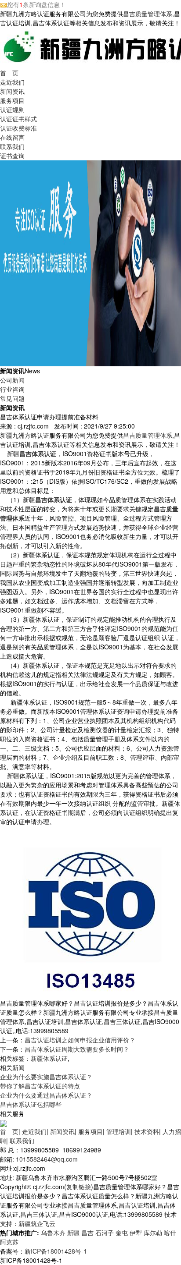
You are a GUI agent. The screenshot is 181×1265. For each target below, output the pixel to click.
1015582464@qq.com (47, 1159)
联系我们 (12, 146)
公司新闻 (12, 380)
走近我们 (12, 82)
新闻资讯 (12, 91)
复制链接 (78, 1186)
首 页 (9, 72)
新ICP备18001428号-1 (56, 1251)
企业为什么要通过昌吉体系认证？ (46, 1095)
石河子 (104, 1232)
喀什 (170, 1232)
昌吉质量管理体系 (147, 13)
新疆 (73, 1232)
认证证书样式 (18, 118)
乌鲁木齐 (53, 1232)
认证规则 (12, 109)
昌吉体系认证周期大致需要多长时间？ (77, 1049)
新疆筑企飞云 (36, 1223)
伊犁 (136, 1232)
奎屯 (122, 1232)
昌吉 (87, 1232)
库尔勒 (153, 1232)
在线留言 (12, 137)
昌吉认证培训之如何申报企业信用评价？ (80, 1039)
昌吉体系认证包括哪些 (31, 1104)
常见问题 (12, 398)
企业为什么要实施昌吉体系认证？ (46, 1076)
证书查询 (12, 155)
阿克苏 (9, 1241)
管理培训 (118, 1131)
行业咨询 (12, 389)
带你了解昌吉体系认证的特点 (40, 1085)
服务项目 (12, 100)
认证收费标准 (18, 128)
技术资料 (146, 1131)
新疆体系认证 (49, 1058)
